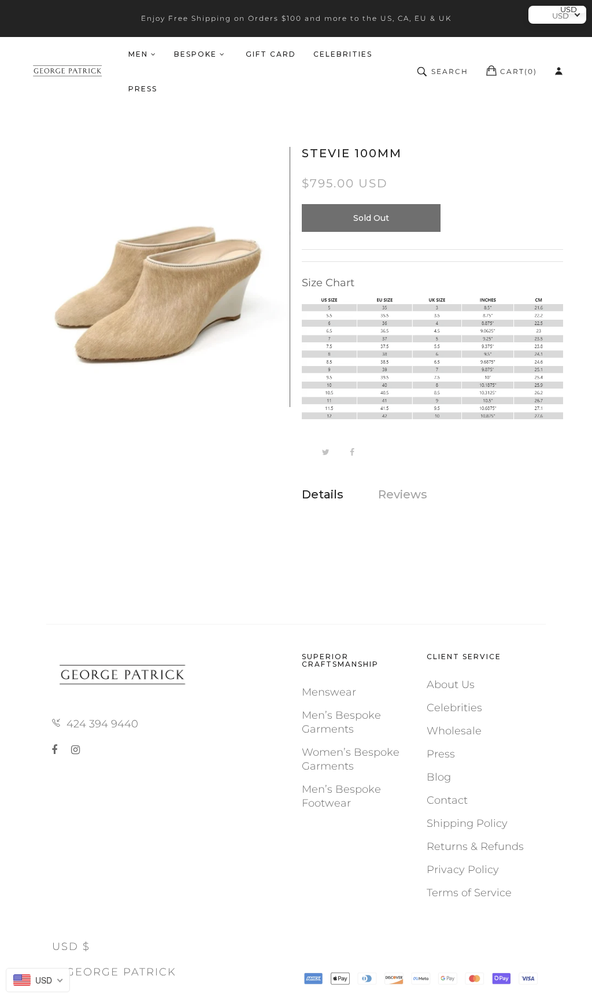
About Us (451, 684)
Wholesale (454, 731)
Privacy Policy (463, 869)
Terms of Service (469, 892)
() (518, 71)
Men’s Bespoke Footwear (341, 796)
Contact (447, 800)
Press (441, 754)
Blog (439, 777)
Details (322, 494)
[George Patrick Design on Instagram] (75, 750)
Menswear (329, 692)
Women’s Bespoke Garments (350, 759)
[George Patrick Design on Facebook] (56, 750)
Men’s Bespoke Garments (341, 722)
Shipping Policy (467, 823)
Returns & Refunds (475, 846)
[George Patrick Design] (68, 71)
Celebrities (454, 707)
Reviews (402, 494)
